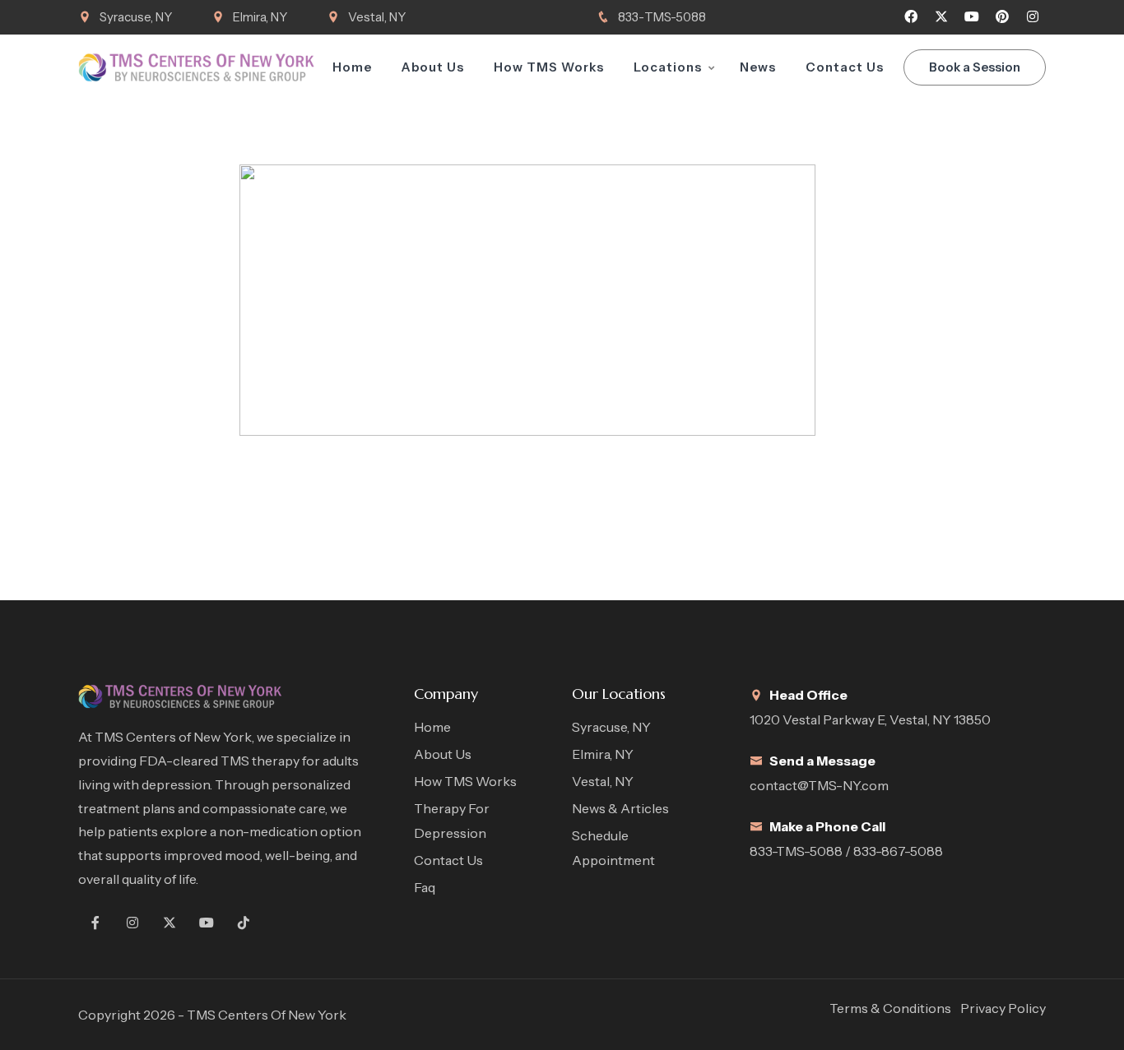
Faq (424, 887)
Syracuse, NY (136, 17)
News (758, 67)
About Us (433, 67)
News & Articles (620, 808)
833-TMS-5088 (662, 17)
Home (352, 67)
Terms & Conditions (890, 1008)
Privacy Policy (1003, 1008)
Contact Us (845, 67)
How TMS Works (549, 67)
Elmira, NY (260, 17)
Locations (668, 67)
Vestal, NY (377, 17)
